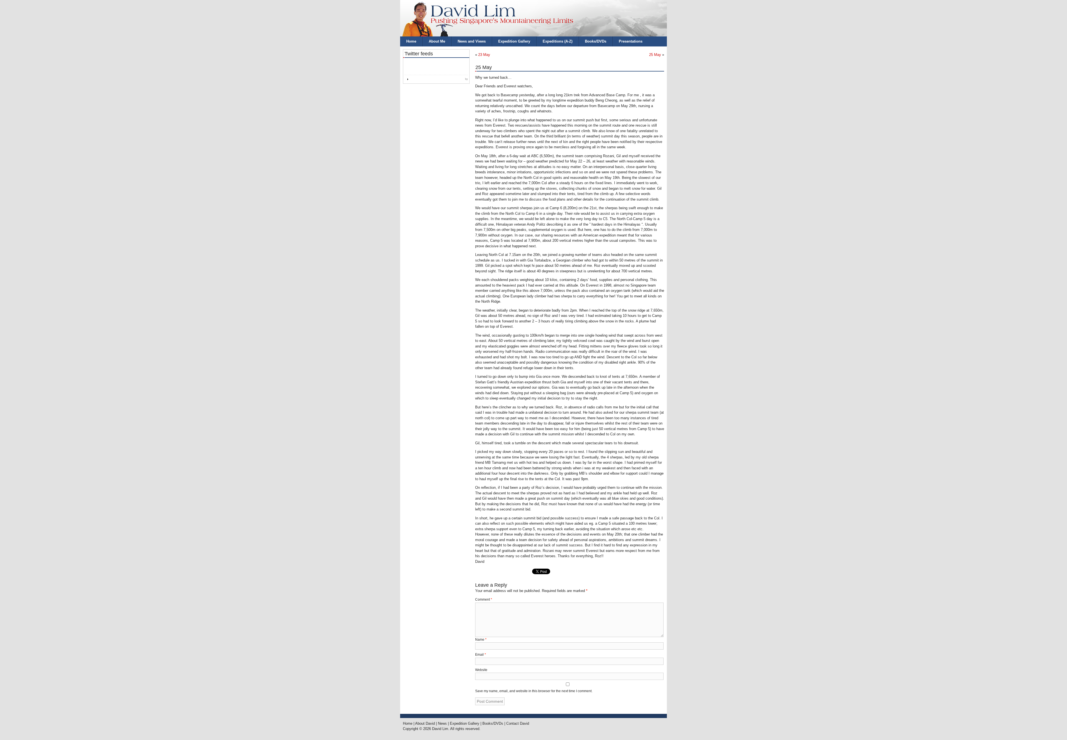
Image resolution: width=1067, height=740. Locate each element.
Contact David (517, 723)
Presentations (630, 41)
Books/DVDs (595, 41)
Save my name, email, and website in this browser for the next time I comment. (533, 691)
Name (481, 640)
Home (411, 41)
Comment (483, 599)
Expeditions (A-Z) (557, 41)
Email (480, 655)
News (442, 723)
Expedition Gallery (514, 41)
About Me (437, 41)
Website (481, 670)
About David (425, 723)
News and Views (472, 41)
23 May (484, 55)
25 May (655, 55)
